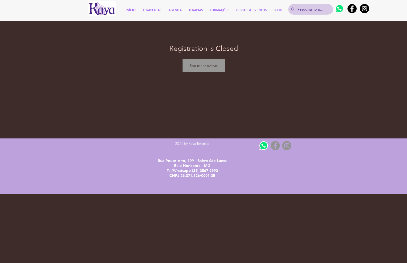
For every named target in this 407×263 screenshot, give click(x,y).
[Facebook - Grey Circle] (275, 145)
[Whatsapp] (339, 8)
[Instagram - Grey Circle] (286, 145)
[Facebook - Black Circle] (352, 8)
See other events (204, 65)
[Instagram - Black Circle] (364, 8)
